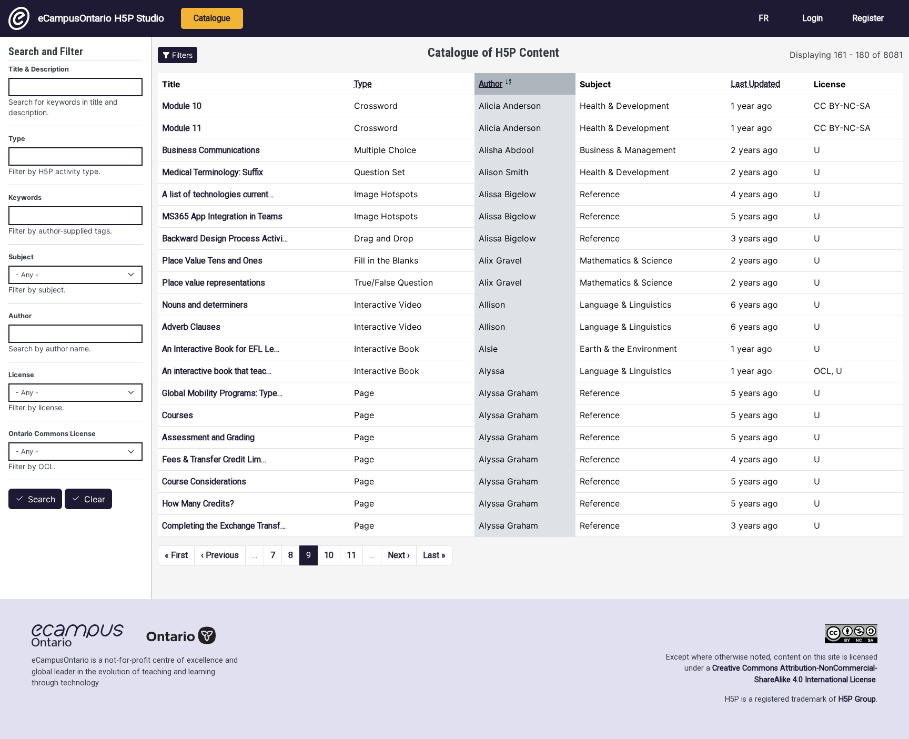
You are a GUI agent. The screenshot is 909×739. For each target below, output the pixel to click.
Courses (177, 415)
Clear (94, 499)
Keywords (25, 197)
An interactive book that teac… (216, 371)
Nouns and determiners (205, 305)
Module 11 (181, 128)
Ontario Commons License (52, 434)
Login (812, 18)
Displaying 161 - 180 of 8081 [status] (846, 54)
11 (351, 555)
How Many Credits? (198, 504)
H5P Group (857, 699)
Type (363, 84)
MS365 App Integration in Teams (222, 216)
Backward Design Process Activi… (225, 239)
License (21, 375)
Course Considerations (204, 482)
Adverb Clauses (191, 327)
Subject (21, 257)
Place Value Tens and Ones (212, 261)
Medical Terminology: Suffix (212, 172)
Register (868, 18)
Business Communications (211, 150)
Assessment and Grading (208, 437)
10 (329, 555)
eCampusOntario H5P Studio (101, 18)
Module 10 (181, 106)
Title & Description (38, 69)
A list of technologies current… (218, 194)
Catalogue (212, 18)
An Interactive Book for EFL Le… (220, 349)
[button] (177, 55)
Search (41, 499)
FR (764, 18)
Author (495, 84)
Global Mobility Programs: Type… (222, 393)
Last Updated (755, 84)
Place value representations (213, 283)
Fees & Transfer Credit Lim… (214, 459)
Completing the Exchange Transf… (224, 526)
